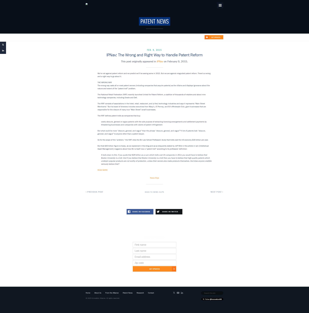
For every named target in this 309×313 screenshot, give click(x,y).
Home (88, 293)
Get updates (215, 37)
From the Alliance (112, 293)
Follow (213, 299)
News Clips (154, 178)
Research (140, 293)
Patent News (128, 293)
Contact (151, 293)
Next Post (216, 192)
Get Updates (154, 269)
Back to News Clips (154, 192)
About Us (97, 293)
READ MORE (103, 170)
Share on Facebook (141, 212)
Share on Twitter (170, 212)
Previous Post (95, 192)
